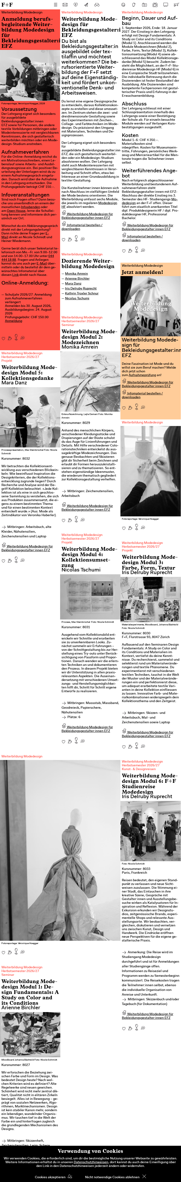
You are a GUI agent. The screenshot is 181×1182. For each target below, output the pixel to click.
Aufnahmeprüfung (142, 375)
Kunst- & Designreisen (139, 769)
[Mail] (65, 4)
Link (15, 275)
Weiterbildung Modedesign (82, 254)
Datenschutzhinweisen (91, 1162)
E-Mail (42, 263)
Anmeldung (13, 321)
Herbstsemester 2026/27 (80, 321)
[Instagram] (144, 4)
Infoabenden (30, 207)
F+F (7, 4)
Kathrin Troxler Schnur (82, 293)
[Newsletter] (86, 4)
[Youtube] (155, 4)
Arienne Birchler (77, 279)
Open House (16, 211)
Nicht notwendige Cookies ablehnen (112, 1177)
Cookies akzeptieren (50, 1177)
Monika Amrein (76, 274)
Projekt (6, 361)
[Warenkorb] (176, 4)
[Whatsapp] (23, 336)
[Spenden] (75, 4)
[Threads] (134, 4)
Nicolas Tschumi (77, 298)
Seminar (68, 325)
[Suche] (97, 4)
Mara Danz (73, 283)
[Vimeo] (165, 4)
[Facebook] (123, 4)
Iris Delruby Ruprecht (81, 288)
